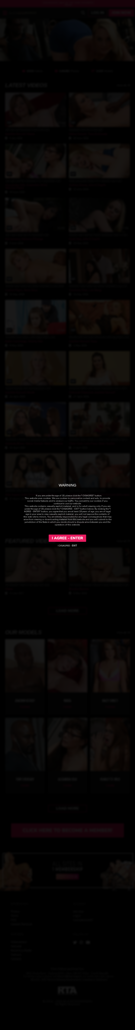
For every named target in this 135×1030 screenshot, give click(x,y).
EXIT (74, 545)
